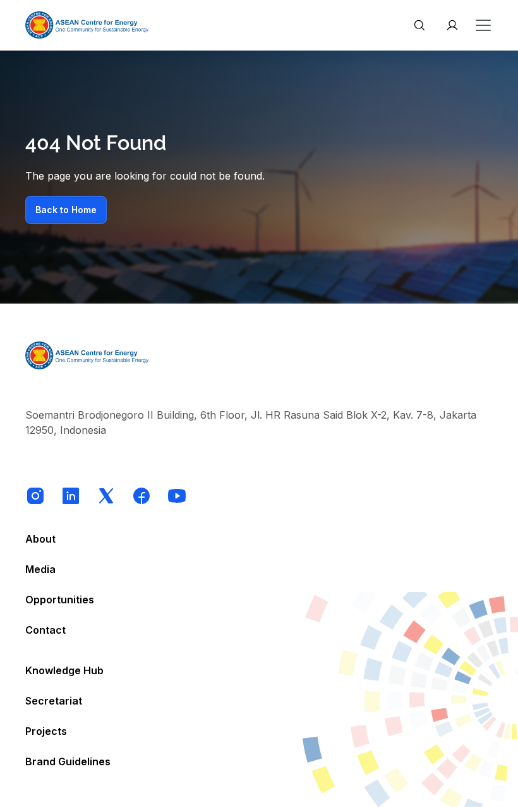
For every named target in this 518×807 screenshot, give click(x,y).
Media (40, 569)
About (40, 539)
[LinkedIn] (71, 496)
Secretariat (53, 700)
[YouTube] (177, 496)
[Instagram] (35, 496)
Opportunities (59, 599)
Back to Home (66, 209)
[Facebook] (141, 496)
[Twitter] (106, 496)
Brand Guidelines (68, 761)
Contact (45, 630)
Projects (46, 731)
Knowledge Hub (64, 670)
